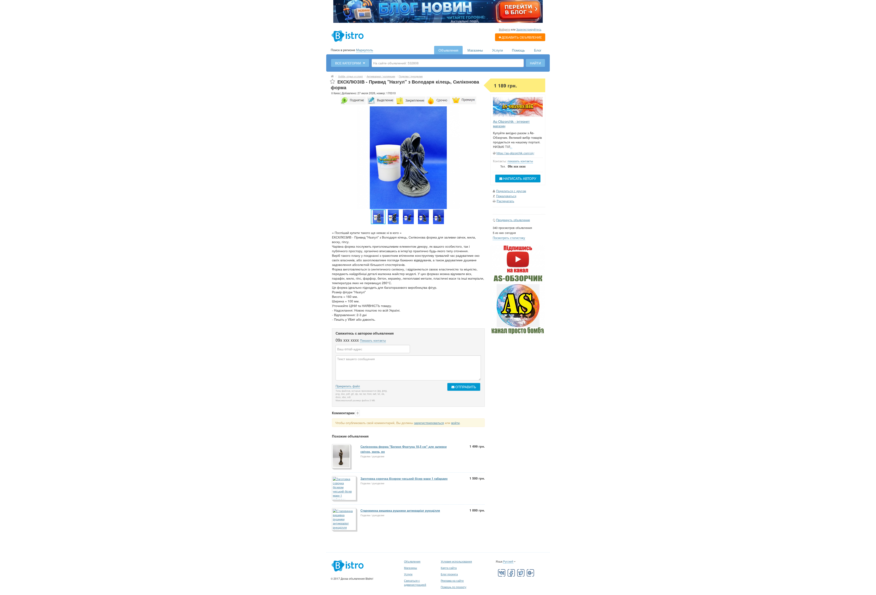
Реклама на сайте (452, 580)
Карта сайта (449, 568)
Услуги (497, 50)
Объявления (448, 50)
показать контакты (520, 161)
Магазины (475, 50)
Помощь (518, 50)
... (511, 147)
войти (455, 422)
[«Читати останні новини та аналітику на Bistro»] (438, 11)
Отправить (465, 386)
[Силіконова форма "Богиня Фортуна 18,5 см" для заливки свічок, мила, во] (341, 456)
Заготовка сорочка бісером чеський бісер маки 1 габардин (404, 478)
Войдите (504, 29)
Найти (535, 63)
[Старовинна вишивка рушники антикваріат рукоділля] (344, 519)
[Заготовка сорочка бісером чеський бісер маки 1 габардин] (344, 488)
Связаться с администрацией (415, 583)
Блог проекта (449, 574)
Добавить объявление (522, 37)
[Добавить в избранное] (332, 82)
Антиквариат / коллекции (381, 76)
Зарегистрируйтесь (528, 29)
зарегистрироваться (429, 422)
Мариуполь (364, 49)
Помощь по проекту (453, 587)
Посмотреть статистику (509, 238)
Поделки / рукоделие (411, 76)
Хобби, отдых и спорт (350, 76)
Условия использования (456, 561)
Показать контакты (373, 340)
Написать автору (519, 178)
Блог (537, 50)
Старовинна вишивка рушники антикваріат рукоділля (400, 510)
